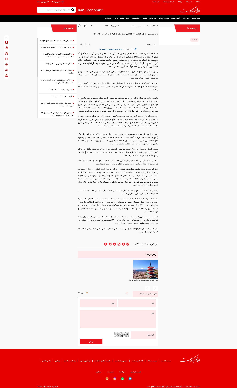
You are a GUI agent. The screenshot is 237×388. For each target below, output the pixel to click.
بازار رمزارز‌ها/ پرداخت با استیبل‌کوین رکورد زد (56, 40)
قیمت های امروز (136, 372)
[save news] (85, 26)
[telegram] (129, 244)
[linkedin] (114, 244)
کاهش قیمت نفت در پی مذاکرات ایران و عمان (55, 47)
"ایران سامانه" (42, 386)
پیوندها (180, 2)
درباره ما (198, 2)
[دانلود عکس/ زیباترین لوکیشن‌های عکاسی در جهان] (145, 269)
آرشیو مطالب (155, 2)
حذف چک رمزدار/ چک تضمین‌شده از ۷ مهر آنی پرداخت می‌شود (57, 104)
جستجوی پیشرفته (168, 2)
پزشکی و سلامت (124, 18)
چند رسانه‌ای (108, 18)
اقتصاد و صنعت (175, 18)
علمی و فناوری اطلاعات (149, 18)
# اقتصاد (194, 40)
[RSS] (107, 378)
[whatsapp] (118, 244)
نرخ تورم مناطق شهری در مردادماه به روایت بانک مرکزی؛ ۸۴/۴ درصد (57, 81)
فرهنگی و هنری (136, 18)
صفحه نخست (196, 18)
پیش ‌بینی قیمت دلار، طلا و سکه (60, 89)
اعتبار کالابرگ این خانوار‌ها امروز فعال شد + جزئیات (57, 72)
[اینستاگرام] (114, 378)
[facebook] (105, 244)
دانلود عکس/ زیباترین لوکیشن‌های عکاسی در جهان (143, 280)
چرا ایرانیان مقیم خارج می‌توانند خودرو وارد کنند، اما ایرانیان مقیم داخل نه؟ (57, 114)
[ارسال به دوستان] (92, 26)
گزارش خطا (81, 293)
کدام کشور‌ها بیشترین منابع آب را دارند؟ (57, 63)
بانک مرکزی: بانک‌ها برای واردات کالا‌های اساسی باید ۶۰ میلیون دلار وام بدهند (58, 55)
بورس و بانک (186, 18)
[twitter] (122, 244)
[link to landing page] (190, 10)
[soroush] (109, 244)
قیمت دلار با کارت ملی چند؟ (62, 96)
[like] (127, 293)
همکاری (98, 372)
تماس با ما (189, 2)
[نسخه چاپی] (79, 26)
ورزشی (116, 18)
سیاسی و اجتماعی (164, 18)
